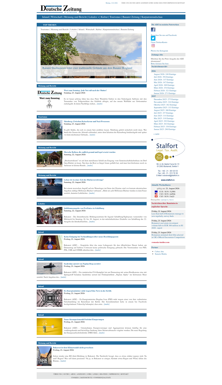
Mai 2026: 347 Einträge (164, 82)
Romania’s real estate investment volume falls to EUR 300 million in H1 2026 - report (167, 225)
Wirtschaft (56, 17)
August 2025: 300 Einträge (165, 110)
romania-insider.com (160, 242)
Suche (132, 3)
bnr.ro (171, 199)
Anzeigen (145, 3)
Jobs (151, 3)
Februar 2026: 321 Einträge (165, 90)
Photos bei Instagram (159, 50)
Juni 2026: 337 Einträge (164, 79)
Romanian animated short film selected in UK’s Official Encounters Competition (168, 236)
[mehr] (99, 103)
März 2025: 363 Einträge (164, 124)
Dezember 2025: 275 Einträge (166, 99)
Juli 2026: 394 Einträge (163, 77)
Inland (45, 17)
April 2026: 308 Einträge (164, 85)
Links (156, 3)
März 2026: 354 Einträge (164, 88)
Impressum (172, 3)
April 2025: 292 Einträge (164, 121)
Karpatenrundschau (152, 17)
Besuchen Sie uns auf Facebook (164, 35)
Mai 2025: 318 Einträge (164, 118)
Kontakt (181, 3)
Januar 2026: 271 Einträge (164, 93)
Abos (138, 3)
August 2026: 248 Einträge (165, 74)
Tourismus (115, 17)
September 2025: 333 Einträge (166, 107)
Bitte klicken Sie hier (159, 63)
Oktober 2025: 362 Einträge (165, 104)
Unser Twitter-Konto (159, 42)
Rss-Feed (163, 3)
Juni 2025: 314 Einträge (164, 115)
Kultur (104, 17)
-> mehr (156, 134)
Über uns (125, 3)
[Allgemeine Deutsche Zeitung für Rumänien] (60, 7)
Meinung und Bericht (75, 17)
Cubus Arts (159, 251)
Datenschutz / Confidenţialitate (95, 377)
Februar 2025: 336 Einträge (165, 126)
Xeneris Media (161, 253)
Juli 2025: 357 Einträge (163, 113)
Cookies (75, 377)
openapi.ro (165, 199)
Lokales (93, 17)
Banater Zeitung (131, 17)
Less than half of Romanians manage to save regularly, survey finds (168, 214)
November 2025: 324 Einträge (166, 102)
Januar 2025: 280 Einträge (164, 129)
